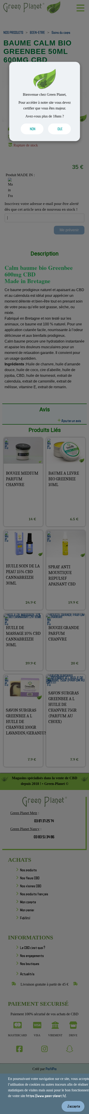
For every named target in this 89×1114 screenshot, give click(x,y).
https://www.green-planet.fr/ (46, 1096)
